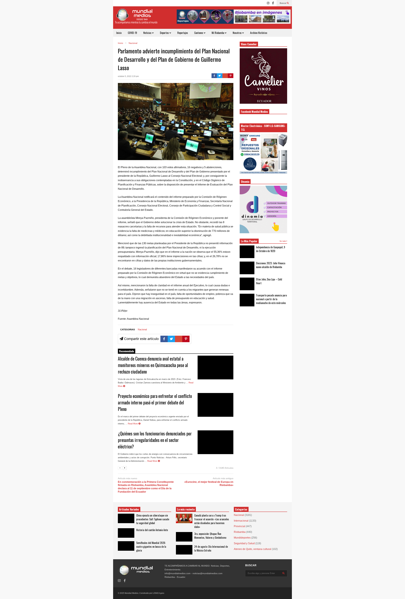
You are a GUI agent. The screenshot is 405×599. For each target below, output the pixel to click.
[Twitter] (219, 75)
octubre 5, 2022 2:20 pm (128, 76)
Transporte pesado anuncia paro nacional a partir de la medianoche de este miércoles (271, 299)
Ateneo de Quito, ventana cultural (252, 549)
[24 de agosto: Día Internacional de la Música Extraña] (184, 550)
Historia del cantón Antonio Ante (152, 530)
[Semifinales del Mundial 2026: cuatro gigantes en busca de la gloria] (126, 546)
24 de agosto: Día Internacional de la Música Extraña (211, 548)
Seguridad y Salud (244, 543)
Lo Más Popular (249, 241)
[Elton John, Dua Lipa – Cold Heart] (247, 284)
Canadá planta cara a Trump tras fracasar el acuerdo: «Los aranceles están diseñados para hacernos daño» (211, 521)
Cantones (199, 33)
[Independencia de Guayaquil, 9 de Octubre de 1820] (247, 251)
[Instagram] (268, 3)
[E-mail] (225, 75)
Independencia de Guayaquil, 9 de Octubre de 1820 (270, 249)
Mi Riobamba (218, 33)
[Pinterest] (230, 75)
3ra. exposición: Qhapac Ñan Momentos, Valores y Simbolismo (210, 535)
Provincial (239, 526)
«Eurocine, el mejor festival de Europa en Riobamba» (208, 484)
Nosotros (237, 33)
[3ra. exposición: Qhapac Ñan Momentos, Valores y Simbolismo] (184, 537)
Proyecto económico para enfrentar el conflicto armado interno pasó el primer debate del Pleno (155, 402)
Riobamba (240, 532)
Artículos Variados (129, 509)
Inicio (119, 33)
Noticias (147, 33)
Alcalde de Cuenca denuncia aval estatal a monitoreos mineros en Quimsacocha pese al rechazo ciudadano (153, 365)
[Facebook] (273, 3)
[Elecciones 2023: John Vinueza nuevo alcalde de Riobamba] (247, 268)
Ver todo (283, 241)
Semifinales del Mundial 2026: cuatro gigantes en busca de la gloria (151, 546)
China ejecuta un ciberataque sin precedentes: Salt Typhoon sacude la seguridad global (152, 519)
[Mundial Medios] (136, 19)
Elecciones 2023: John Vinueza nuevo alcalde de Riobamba (270, 265)
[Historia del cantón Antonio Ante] (126, 533)
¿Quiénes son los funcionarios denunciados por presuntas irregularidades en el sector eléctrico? (155, 440)
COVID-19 (132, 33)
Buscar (283, 3)
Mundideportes (242, 537)
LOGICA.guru (158, 593)
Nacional (142, 329)
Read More (133, 423)
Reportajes (182, 33)
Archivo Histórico (258, 33)
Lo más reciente (186, 509)
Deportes (164, 33)
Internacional (241, 520)
